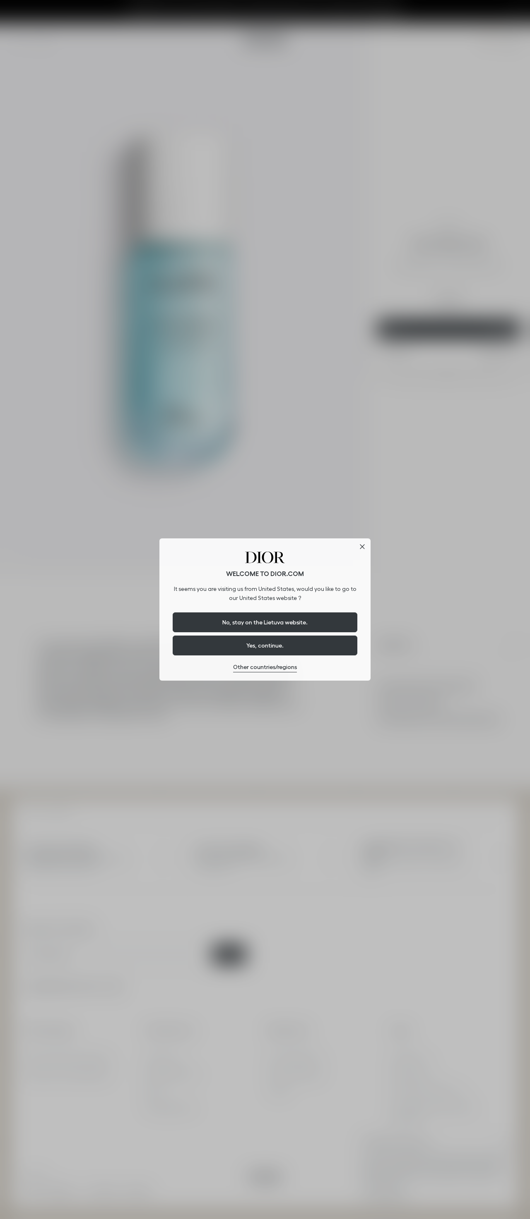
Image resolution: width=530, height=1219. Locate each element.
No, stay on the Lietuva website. (265, 622)
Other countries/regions (265, 667)
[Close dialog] (362, 547)
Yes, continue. (265, 645)
